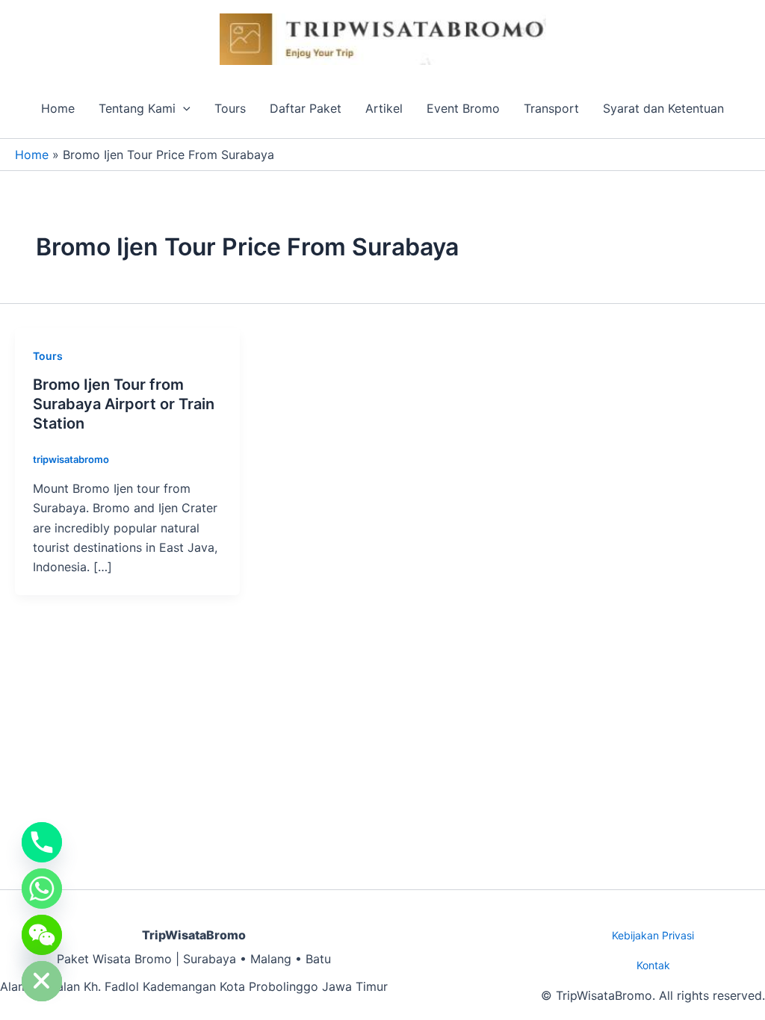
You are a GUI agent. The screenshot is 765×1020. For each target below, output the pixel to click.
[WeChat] (42, 935)
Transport (551, 108)
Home (58, 108)
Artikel (384, 108)
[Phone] (42, 842)
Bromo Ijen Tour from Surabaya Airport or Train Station (123, 404)
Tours (230, 108)
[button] (183, 108)
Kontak (653, 965)
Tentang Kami (137, 108)
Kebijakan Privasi (653, 935)
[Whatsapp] (42, 888)
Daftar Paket (305, 108)
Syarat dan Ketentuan (663, 108)
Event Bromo (463, 108)
